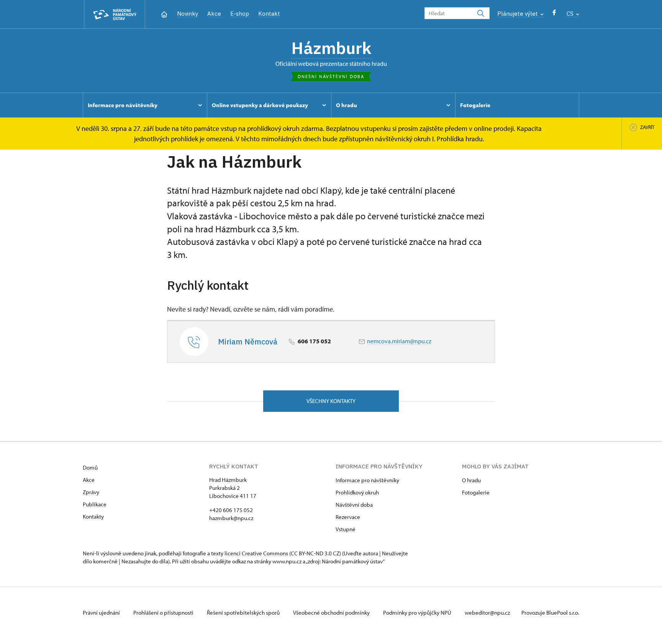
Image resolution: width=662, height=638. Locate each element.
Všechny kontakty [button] (331, 401)
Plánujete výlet (518, 13)
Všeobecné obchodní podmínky (332, 612)
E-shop (239, 13)
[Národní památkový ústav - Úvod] (114, 14)
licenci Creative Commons (256, 553)
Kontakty (93, 516)
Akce (214, 13)
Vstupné (346, 529)
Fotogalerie (476, 492)
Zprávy (91, 492)
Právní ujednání (102, 612)
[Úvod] (164, 13)
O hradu (471, 480)
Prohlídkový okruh (357, 492)
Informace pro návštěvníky (367, 480)
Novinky (187, 13)
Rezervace (348, 517)
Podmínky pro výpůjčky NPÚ (417, 612)
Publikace (95, 504)
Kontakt (269, 13)
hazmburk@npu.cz (231, 518)
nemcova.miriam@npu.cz (399, 341)
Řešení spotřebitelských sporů (244, 612)
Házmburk (331, 48)
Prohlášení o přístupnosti (164, 612)
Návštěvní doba (354, 504)
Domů (90, 467)
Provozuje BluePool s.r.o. (550, 612)
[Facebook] (554, 14)
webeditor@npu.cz (487, 612)
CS (571, 13)
